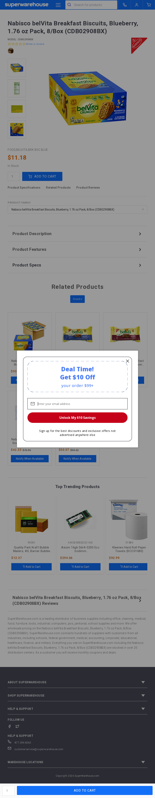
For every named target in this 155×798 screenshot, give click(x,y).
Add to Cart (85, 790)
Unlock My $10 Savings (77, 417)
